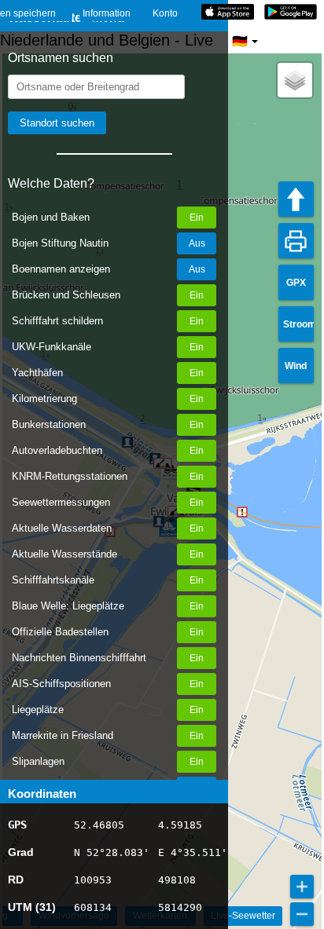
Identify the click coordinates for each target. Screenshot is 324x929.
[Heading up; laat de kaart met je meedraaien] (296, 199)
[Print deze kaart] (296, 240)
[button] (295, 80)
